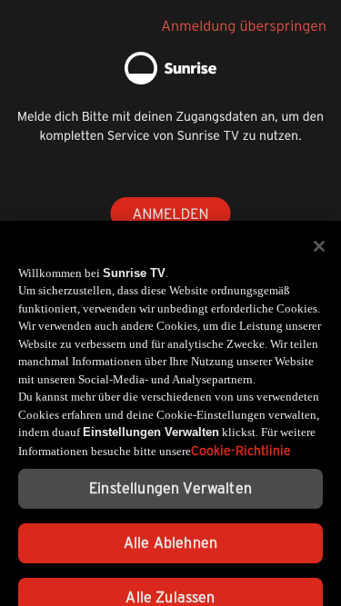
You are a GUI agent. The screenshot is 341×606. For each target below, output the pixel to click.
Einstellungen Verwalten (170, 481)
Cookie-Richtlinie (241, 443)
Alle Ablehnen (170, 535)
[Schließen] (319, 239)
